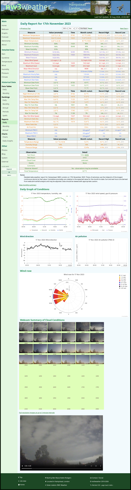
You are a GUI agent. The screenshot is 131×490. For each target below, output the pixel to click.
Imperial (9, 169)
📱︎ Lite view (22, 481)
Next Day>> (124, 28)
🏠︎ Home (21, 485)
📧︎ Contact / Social (96, 478)
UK (9, 172)
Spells (5, 115)
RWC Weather (62, 485)
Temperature (7, 61)
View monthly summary (27, 185)
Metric (9, 175)
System (4, 158)
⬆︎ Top (20, 477)
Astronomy (6, 41)
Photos (4, 150)
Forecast (5, 37)
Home (4, 25)
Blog (3, 154)
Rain (3, 54)
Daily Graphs (8, 141)
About (4, 44)
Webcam (5, 29)
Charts (5, 137)
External (5, 161)
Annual (5, 108)
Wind (4, 65)
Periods (6, 111)
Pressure (5, 73)
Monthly (6, 93)
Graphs (4, 33)
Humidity (5, 69)
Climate (5, 77)
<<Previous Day (25, 28)
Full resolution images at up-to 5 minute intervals (37, 413)
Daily (5, 89)
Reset (90, 28)
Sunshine (5, 58)
